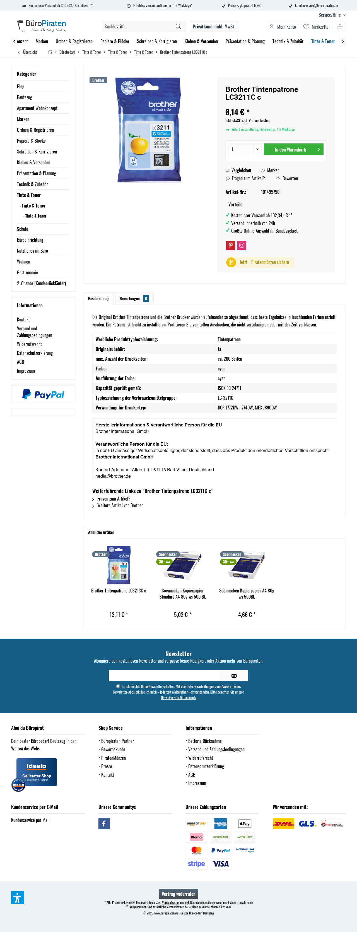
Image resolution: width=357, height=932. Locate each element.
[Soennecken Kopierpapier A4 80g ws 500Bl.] (247, 565)
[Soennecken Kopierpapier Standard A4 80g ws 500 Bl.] (183, 565)
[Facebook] (104, 823)
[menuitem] (330, 14)
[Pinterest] (230, 245)
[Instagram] (241, 245)
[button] (17, 897)
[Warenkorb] (340, 26)
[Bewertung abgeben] (276, 105)
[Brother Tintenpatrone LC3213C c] (119, 565)
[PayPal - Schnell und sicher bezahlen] (43, 394)
